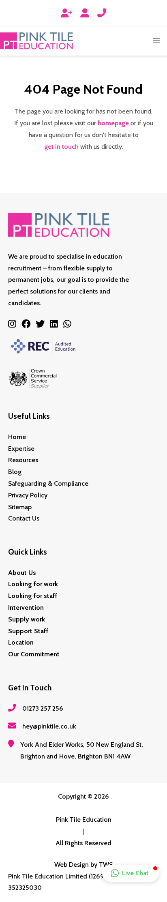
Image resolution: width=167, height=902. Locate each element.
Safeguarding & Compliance (48, 483)
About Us (22, 572)
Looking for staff (33, 596)
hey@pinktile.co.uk (49, 726)
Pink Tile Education (83, 819)
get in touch (61, 146)
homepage (113, 123)
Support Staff (28, 631)
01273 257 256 (42, 708)
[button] (156, 40)
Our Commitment (34, 654)
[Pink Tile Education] (36, 40)
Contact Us (23, 518)
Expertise (21, 448)
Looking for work (33, 584)
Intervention (26, 607)
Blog (14, 472)
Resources (23, 460)
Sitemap (20, 507)
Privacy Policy (27, 495)
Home (17, 437)
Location (21, 642)
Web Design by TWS (83, 864)
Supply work (26, 619)
